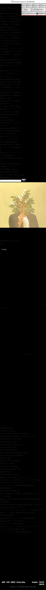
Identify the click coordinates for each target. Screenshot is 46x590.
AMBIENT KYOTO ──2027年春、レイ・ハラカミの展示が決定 (10, 147)
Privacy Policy (21, 582)
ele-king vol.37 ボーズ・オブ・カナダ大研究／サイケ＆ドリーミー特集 (10, 73)
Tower (2, 241)
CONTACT (13, 582)
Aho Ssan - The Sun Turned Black (11, 455)
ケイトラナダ (24, 354)
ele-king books (38, 9)
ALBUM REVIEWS (6, 428)
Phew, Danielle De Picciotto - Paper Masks (14, 433)
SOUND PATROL (6, 472)
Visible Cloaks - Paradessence (10, 461)
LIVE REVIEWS (5, 488)
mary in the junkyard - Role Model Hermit (14, 453)
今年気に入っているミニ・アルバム (12, 483)
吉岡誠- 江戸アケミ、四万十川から (12, 521)
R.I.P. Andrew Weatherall (8, 142)
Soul (8, 230)
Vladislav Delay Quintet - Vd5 (10, 469)
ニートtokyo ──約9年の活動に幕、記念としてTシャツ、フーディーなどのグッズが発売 (10, 109)
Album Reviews (19, 175)
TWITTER (41, 582)
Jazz (5, 230)
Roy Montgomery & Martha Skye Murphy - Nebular (17, 436)
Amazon (11, 241)
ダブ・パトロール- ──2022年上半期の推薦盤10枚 (17, 485)
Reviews (29, 5)
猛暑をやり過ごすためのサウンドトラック (14, 477)
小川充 (2, 244)
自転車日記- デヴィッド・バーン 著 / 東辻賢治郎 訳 (18, 518)
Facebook (35, 582)
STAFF (8, 582)
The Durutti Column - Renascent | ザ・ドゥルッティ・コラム (9, 122)
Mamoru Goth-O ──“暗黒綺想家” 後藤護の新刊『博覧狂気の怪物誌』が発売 (10, 95)
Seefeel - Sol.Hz (5, 458)
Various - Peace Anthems (8, 442)
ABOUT (3, 582)
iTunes (16, 241)
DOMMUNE (42, 13)
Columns (43, 5)
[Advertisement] (23, 556)
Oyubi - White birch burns (8, 450)
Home (24, 5)
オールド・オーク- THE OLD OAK (12, 524)
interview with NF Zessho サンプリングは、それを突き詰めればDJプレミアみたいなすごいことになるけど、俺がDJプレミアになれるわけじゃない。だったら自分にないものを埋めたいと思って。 (10, 38)
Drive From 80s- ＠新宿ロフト (10, 491)
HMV (6, 241)
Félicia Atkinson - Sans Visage (10, 439)
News (26, 9)
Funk (1, 230)
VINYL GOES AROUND (28, 13)
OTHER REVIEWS (6, 515)
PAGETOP (41, 584)
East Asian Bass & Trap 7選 (9, 474)
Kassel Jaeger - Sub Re (8, 447)
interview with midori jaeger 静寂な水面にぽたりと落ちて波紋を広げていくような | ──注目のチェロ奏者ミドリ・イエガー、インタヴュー (10, 84)
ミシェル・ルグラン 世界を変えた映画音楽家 (15, 532)
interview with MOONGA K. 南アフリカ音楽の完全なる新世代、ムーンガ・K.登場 (10, 131)
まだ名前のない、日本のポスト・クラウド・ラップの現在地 (20, 480)
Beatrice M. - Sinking (7, 464)
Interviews (36, 5)
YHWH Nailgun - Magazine (9, 466)
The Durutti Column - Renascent (11, 444)
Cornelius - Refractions (8, 431)
